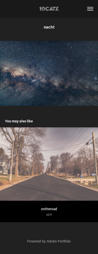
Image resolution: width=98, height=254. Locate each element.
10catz (49, 9)
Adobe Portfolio (59, 241)
